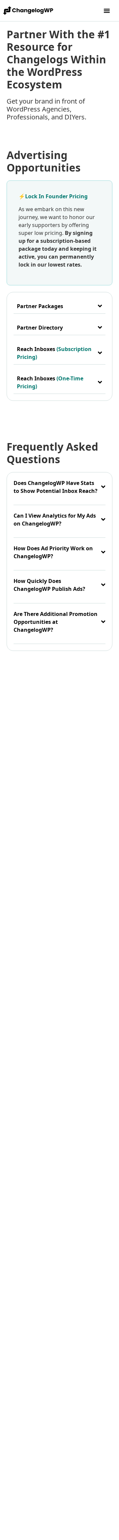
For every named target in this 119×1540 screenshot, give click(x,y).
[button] (107, 11)
